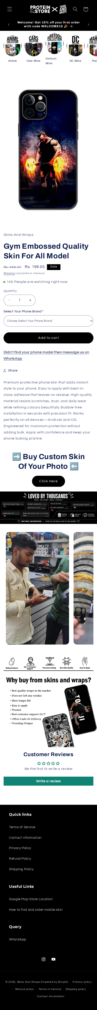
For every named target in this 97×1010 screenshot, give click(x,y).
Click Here (48, 481)
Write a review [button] (48, 781)
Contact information (51, 996)
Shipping (9, 273)
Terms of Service (22, 827)
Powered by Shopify (54, 982)
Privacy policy (82, 982)
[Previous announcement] (9, 24)
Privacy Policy (20, 848)
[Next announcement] (88, 24)
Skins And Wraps (28, 982)
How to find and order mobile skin (35, 909)
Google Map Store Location (31, 899)
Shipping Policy (21, 869)
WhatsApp (17, 939)
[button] (9, 9)
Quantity (10, 291)
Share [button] (13, 370)
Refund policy (24, 989)
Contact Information (25, 837)
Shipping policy (76, 989)
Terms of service (50, 989)
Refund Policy (20, 858)
